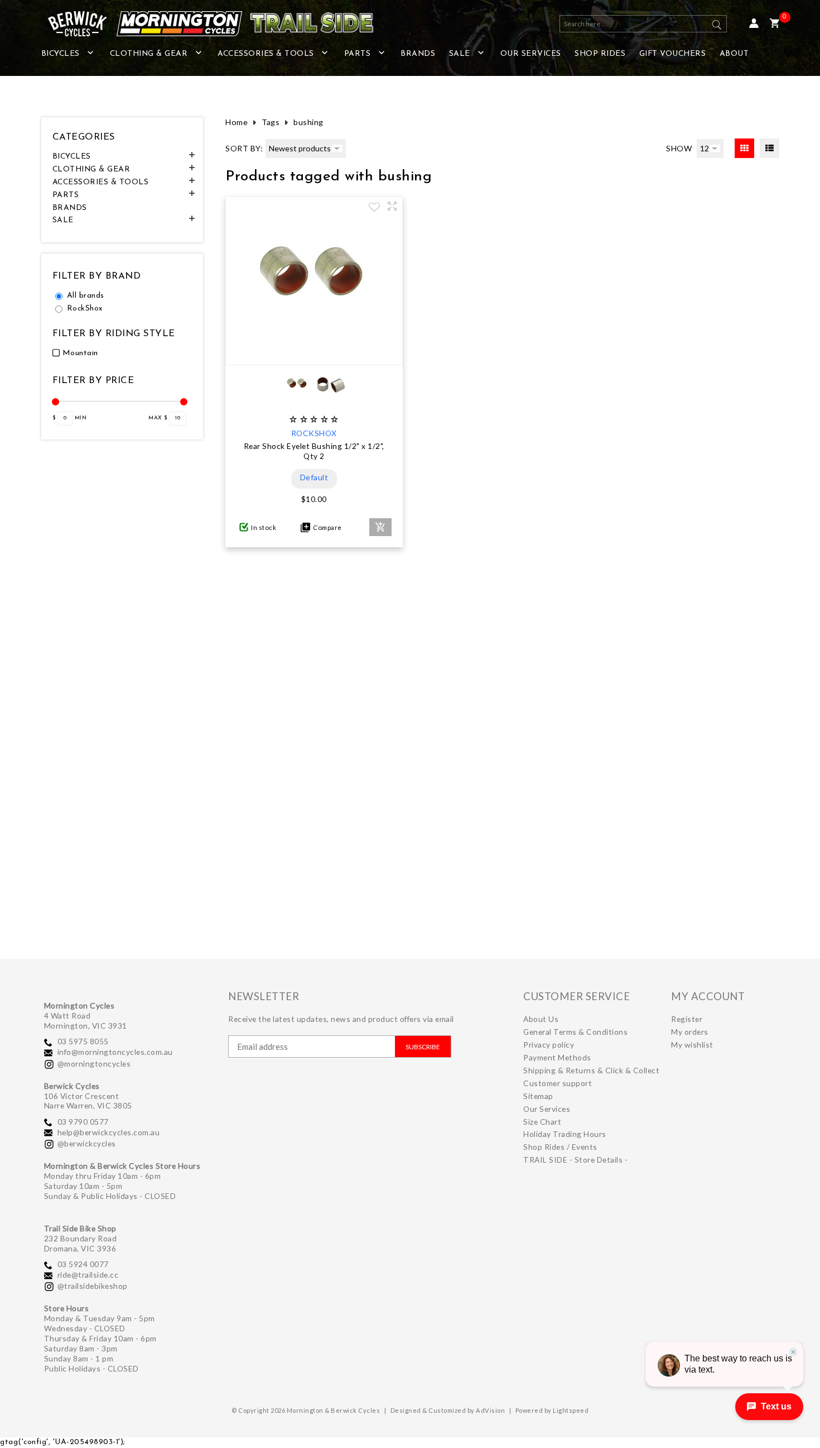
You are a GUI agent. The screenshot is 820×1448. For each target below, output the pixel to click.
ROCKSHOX (314, 433)
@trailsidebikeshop (92, 1286)
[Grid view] (744, 148)
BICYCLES (60, 54)
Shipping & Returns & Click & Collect (591, 1070)
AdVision (490, 1410)
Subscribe (423, 1047)
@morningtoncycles (94, 1063)
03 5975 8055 (83, 1041)
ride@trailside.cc (88, 1274)
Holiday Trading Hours (564, 1134)
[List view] (769, 148)
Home (236, 122)
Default (314, 477)
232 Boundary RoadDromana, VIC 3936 (80, 1243)
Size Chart (542, 1121)
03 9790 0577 (83, 1121)
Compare (326, 527)
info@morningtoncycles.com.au (115, 1052)
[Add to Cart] (380, 527)
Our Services (530, 54)
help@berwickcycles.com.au (108, 1132)
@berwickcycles (86, 1143)
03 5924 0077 (83, 1264)
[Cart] (774, 23)
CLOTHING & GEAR (149, 54)
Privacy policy (548, 1044)
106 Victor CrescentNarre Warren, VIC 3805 (88, 1101)
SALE (459, 54)
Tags (270, 122)
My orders (689, 1031)
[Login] (754, 23)
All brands (85, 295)
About (734, 54)
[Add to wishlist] (374, 208)
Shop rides (600, 54)
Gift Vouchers (672, 54)
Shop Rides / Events (560, 1146)
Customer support (557, 1083)
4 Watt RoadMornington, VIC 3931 (85, 1020)
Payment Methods (557, 1057)
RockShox (85, 308)
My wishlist (692, 1044)
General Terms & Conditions (575, 1031)
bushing (308, 122)
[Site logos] (203, 23)
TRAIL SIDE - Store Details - (575, 1159)
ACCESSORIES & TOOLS (266, 54)
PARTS (357, 54)
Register (686, 1019)
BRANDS (418, 54)
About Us (540, 1019)
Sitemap (538, 1096)
